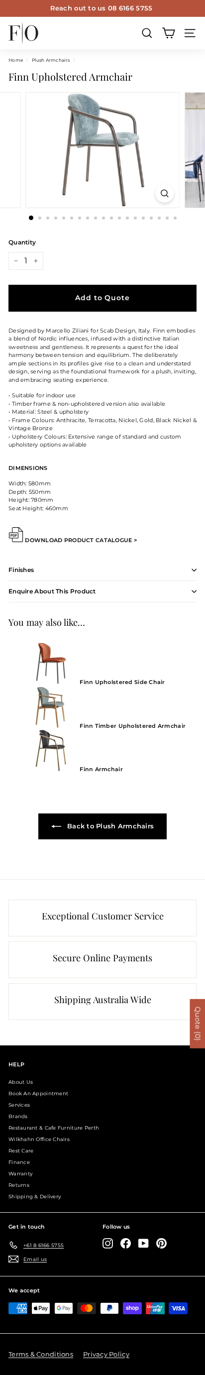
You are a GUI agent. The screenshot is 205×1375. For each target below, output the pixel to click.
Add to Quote (102, 297)
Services (19, 1105)
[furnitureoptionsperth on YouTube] (143, 1243)
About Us (20, 1082)
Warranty (20, 1173)
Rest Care (20, 1150)
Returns (18, 1185)
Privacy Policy (106, 1354)
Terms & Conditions (40, 1354)
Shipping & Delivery (34, 1196)
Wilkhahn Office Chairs (39, 1139)
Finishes (21, 569)
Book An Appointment (38, 1093)
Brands (18, 1116)
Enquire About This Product (52, 591)
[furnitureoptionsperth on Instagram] (107, 1243)
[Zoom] (165, 193)
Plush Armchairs (51, 60)
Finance (19, 1162)
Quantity (22, 242)
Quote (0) (197, 1023)
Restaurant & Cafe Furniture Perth (53, 1128)
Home (15, 60)
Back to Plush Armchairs (109, 826)
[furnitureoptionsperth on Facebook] (125, 1243)
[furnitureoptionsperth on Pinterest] (161, 1243)
